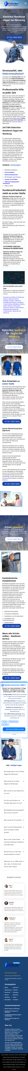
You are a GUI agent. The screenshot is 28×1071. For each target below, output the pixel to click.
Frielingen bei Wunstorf (10, 302)
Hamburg (7, 997)
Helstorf (5, 299)
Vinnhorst (6, 307)
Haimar (16, 299)
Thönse (5, 304)
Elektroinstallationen (11, 175)
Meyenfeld (6, 309)
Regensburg (8, 990)
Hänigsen (20, 302)
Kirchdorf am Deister (9, 297)
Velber (5, 306)
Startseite (8, 972)
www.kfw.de (8, 478)
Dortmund (7, 992)
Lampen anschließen (11, 179)
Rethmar (11, 299)
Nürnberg (15, 992)
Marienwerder (14, 309)
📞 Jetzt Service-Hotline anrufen (14, 729)
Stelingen (6, 301)
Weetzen (10, 306)
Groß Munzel (20, 297)
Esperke (11, 301)
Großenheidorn (7, 311)
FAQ (14, 975)
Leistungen (14, 972)
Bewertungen (9, 975)
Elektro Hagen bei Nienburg (12, 1008)
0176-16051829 (14, 37)
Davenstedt (16, 306)
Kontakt (18, 975)
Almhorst (12, 307)
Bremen (7, 994)
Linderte (21, 304)
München (15, 994)
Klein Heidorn (20, 307)
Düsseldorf (8, 999)
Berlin (6, 987)
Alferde (10, 304)
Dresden (15, 990)
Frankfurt (15, 999)
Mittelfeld (16, 304)
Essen (14, 997)
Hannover (15, 987)
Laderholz (18, 301)
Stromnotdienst (9, 172)
